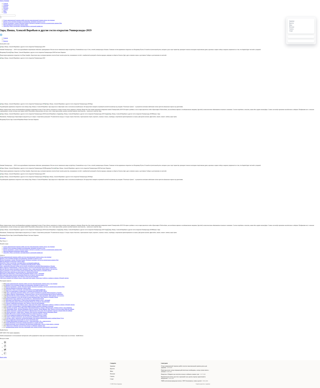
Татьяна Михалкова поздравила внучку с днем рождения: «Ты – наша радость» (28, 321)
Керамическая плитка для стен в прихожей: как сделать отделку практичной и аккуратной (32, 327)
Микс (4, 11)
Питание (5, 8)
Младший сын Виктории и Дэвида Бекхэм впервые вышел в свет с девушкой (22, 273)
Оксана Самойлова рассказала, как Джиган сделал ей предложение (19, 276)
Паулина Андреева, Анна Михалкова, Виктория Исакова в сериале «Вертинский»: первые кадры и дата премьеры (39, 307)
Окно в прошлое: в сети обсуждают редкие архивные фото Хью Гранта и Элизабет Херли (25, 270)
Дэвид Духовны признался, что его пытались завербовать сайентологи (27, 316)
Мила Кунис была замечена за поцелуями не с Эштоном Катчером (19, 272)
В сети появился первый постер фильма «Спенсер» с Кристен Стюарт (27, 315)
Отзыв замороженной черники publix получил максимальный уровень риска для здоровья (29, 20)
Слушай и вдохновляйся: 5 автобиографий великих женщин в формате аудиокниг (30, 306)
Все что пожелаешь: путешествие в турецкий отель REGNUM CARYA (20, 264)
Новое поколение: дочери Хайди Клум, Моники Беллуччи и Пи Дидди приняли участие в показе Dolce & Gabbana (39, 310)
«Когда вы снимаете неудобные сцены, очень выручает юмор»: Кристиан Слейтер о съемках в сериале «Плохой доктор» (34, 278)
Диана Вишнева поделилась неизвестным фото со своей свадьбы (24, 322)
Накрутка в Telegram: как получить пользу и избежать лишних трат (26, 325)
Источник (3, 238)
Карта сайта (3, 357)
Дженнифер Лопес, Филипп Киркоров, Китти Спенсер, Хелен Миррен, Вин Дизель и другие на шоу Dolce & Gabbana (40, 309)
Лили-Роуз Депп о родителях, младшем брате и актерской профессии (23, 26)
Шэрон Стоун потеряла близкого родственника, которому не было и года (24, 21)
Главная (5, 3)
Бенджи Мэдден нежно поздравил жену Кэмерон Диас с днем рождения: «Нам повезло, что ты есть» (28, 269)
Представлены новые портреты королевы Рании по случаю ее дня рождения (22, 275)
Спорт (5, 12)
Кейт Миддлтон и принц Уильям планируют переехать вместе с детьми (27, 313)
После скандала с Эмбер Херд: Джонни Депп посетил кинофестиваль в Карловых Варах (32, 312)
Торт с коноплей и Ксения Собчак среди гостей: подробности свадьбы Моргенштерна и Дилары (27, 266)
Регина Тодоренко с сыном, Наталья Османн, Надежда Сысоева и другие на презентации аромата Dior (32, 23)
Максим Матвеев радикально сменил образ (15, 24)
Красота (5, 6)
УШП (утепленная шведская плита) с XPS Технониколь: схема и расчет (181, 381)
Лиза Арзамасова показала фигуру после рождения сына (22, 319)
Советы (5, 9)
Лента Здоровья (4, 0)
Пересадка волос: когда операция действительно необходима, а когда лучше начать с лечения (32, 324)
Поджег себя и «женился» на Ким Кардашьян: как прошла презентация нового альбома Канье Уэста (35, 318)
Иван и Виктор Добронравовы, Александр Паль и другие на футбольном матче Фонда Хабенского (28, 267)
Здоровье (5, 5)
